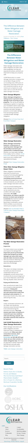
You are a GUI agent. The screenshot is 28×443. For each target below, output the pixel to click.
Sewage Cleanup (21, 433)
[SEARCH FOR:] (14, 358)
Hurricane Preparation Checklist (13, 382)
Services (7, 431)
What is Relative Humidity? (11, 378)
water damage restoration (15, 349)
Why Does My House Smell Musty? (13, 376)
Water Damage (14, 38)
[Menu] (2, 1)
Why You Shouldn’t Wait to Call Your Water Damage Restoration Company (14, 210)
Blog (6, 435)
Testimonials (8, 433)
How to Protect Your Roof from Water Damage (13, 120)
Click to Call (22, 1)
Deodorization (20, 429)
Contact (19, 427)
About (6, 429)
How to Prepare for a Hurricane (13, 380)
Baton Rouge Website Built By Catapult (14, 441)
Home (6, 427)
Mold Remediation (21, 431)
